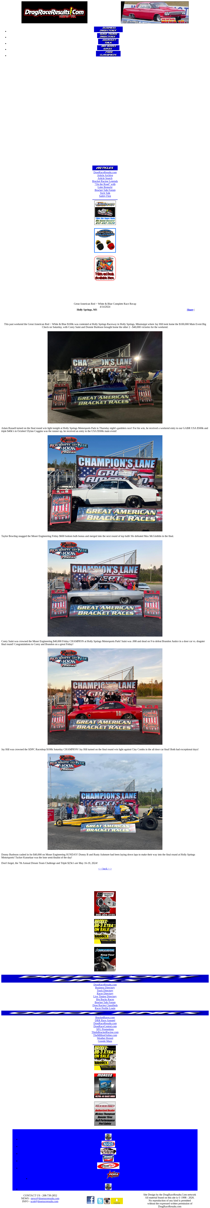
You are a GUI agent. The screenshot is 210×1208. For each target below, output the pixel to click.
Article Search (105, 178)
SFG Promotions (105, 1029)
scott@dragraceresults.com (44, 1201)
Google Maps (105, 1041)
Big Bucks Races (105, 999)
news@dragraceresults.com (45, 1198)
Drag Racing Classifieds (105, 1005)
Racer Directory (105, 993)
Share (190, 309)
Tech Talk (105, 193)
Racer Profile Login (105, 1008)
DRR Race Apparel (105, 1020)
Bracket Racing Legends (105, 181)
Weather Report (105, 1038)
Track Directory (105, 990)
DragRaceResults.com (105, 172)
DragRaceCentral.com (105, 1026)
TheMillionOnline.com (105, 1035)
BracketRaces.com (105, 1017)
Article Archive (105, 175)
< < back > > (105, 868)
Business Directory (105, 987)
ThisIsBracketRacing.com (105, 1032)
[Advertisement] (105, 112)
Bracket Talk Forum (105, 190)
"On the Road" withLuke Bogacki (105, 186)
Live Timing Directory (105, 996)
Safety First (105, 196)
